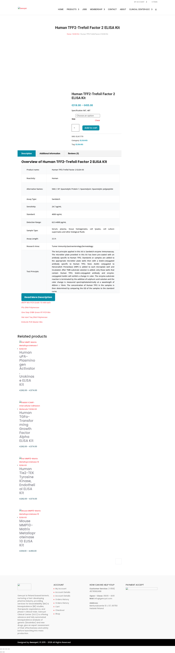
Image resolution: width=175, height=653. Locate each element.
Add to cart (91, 127)
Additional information (50, 153)
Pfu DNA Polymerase (30, 307)
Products (71, 9)
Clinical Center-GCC (139, 9)
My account (139, 2)
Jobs (84, 9)
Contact (112, 9)
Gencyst (34, 642)
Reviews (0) (73, 153)
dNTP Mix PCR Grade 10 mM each (36, 302)
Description (26, 153)
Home (61, 9)
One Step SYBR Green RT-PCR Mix (35, 312)
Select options (118, 561)
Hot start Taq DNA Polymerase (34, 317)
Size (73, 119)
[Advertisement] (88, 55)
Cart (57, 606)
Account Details (62, 592)
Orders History (62, 599)
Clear (97, 120)
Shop (57, 614)
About (123, 9)
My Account (60, 588)
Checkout (59, 610)
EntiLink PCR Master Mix (32, 322)
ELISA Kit (76, 34)
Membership (96, 9)
